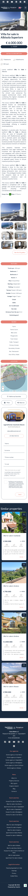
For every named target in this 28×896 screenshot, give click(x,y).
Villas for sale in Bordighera (14, 825)
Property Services (14, 780)
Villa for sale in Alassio (14, 845)
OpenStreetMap (19, 391)
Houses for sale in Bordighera (14, 812)
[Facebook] (3, 2)
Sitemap (14, 870)
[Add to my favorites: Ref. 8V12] (24, 514)
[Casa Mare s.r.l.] (9, 8)
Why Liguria (14, 783)
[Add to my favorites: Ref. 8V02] (24, 564)
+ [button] (2, 387)
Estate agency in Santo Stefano (14, 765)
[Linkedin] (16, 2)
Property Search (14, 786)
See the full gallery (19, 252)
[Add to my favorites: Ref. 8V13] (24, 665)
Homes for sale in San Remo (14, 814)
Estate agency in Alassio (14, 768)
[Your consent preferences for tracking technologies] (25, 885)
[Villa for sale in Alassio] (14, 673)
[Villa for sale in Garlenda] (14, 522)
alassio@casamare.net (14, 431)
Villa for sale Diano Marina (14, 848)
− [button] (2, 389)
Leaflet (11, 391)
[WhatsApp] (24, 2)
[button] (20, 7)
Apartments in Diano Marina (14, 832)
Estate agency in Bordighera (14, 762)
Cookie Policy (14, 876)
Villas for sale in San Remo (14, 804)
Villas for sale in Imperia (14, 830)
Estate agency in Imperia (14, 757)
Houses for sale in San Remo (14, 801)
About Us (14, 778)
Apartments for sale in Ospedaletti (14, 806)
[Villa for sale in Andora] (14, 572)
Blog (14, 788)
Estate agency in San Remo (14, 754)
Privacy (14, 873)
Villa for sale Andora (14, 855)
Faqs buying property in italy (14, 868)
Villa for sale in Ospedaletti (14, 809)
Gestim (18, 887)
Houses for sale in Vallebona (14, 835)
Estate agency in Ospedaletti (14, 760)
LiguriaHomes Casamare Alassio (14, 425)
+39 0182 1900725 (14, 436)
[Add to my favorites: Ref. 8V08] (24, 615)
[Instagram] (20, 2)
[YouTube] (12, 2)
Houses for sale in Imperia (14, 827)
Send (19, 494)
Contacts (14, 791)
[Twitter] (7, 2)
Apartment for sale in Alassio (14, 858)
